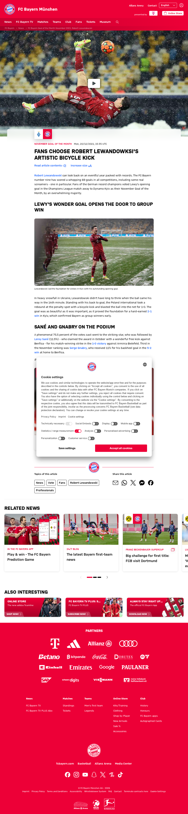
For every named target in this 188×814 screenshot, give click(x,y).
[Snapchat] (94, 775)
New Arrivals (120, 721)
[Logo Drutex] (124, 657)
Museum (105, 21)
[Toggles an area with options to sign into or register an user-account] (181, 5)
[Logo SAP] (46, 680)
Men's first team (93, 705)
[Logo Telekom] (54, 644)
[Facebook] (67, 775)
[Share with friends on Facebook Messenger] (142, 483)
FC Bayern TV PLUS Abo (39, 710)
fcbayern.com (65, 763)
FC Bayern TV (24, 21)
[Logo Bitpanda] (76, 657)
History (144, 705)
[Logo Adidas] (74, 643)
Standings (68, 705)
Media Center (123, 763)
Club (68, 21)
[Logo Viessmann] (102, 680)
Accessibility (76, 791)
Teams (57, 21)
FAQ (110, 791)
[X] (103, 775)
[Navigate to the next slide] (107, 577)
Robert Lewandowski (48, 175)
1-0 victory (99, 343)
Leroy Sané (41, 339)
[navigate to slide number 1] (89, 577)
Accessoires (119, 731)
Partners (94, 630)
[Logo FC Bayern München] (94, 750)
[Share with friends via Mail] (115, 483)
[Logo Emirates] (80, 667)
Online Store (120, 698)
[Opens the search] (117, 22)
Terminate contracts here (136, 791)
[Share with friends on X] (133, 483)
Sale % (116, 726)
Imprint (25, 791)
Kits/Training (120, 705)
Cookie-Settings (158, 791)
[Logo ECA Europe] (96, 804)
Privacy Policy (38, 791)
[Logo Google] (106, 667)
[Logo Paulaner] (135, 667)
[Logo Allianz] (100, 643)
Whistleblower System (95, 791)
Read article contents (48, 165)
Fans (79, 21)
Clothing (117, 710)
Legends (89, 710)
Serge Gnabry (78, 347)
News (8, 21)
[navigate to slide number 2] (95, 577)
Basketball (84, 763)
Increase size (79, 165)
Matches (42, 21)
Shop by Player (121, 716)
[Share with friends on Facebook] (151, 483)
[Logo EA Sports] (145, 657)
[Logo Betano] (49, 657)
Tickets (90, 21)
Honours (145, 710)
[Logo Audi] (128, 643)
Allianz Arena (136, 5)
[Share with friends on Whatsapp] (124, 483)
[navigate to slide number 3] (99, 577)
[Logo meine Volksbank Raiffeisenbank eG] (135, 680)
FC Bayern (9, 28)
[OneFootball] (112, 775)
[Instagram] (76, 775)
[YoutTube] (85, 775)
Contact (152, 5)
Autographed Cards (151, 721)
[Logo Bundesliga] (109, 804)
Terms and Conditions (57, 791)
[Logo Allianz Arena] (80, 805)
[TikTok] (120, 775)
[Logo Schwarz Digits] (70, 680)
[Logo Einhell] (50, 667)
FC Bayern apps (149, 716)
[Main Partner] (153, 13)
